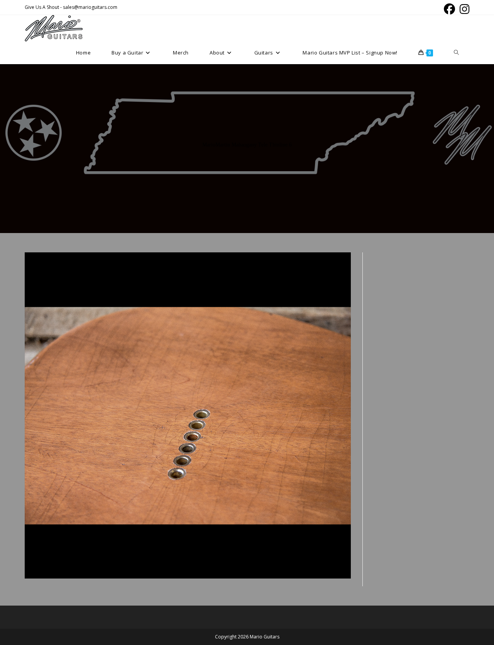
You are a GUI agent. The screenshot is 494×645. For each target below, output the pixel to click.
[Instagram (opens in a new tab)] (463, 9)
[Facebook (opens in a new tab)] (449, 9)
